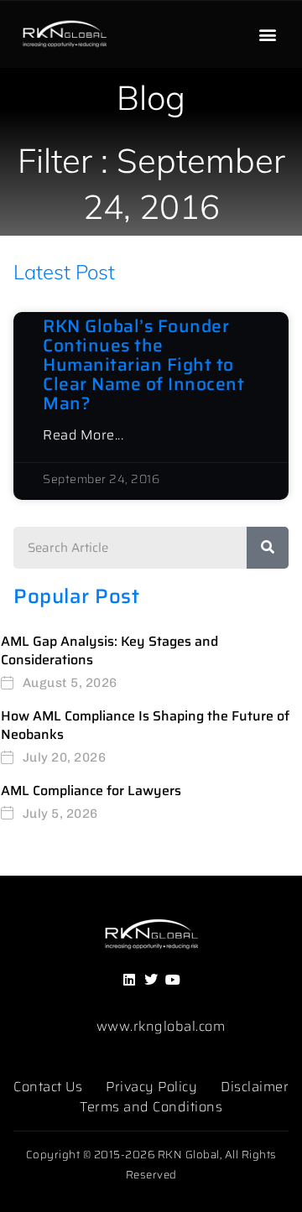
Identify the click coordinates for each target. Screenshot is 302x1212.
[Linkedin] (129, 979)
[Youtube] (173, 979)
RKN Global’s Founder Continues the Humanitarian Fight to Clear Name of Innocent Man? (143, 364)
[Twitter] (151, 979)
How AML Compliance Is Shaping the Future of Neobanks (145, 725)
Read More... (83, 435)
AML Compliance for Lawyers (91, 790)
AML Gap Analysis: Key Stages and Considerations (109, 650)
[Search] (268, 548)
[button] (267, 35)
